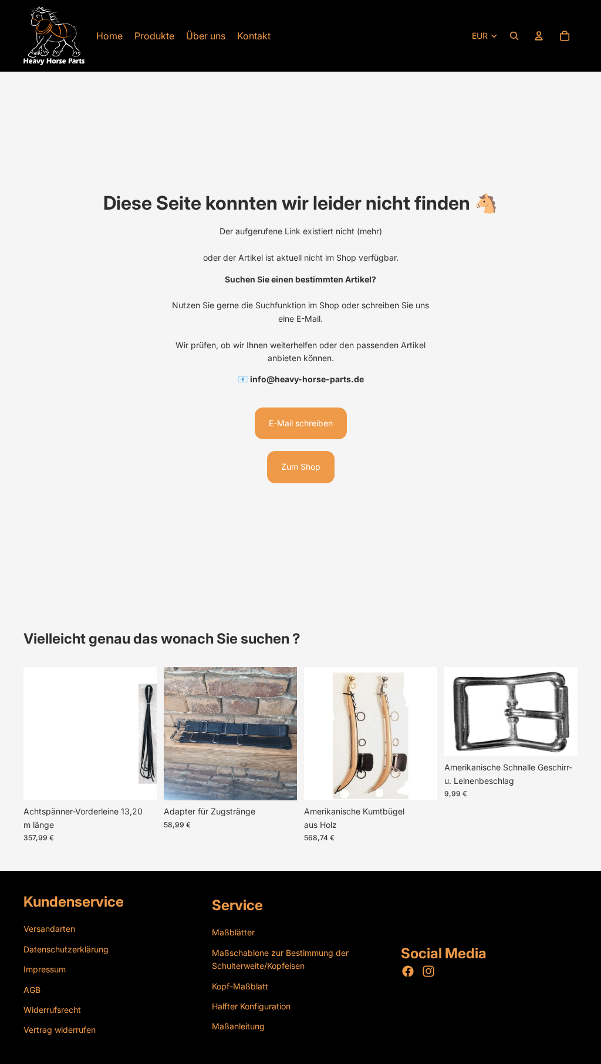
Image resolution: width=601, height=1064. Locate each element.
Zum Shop (300, 467)
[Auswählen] (138, 782)
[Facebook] (408, 971)
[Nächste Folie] (284, 734)
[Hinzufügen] (278, 782)
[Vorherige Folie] (177, 734)
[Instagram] (428, 971)
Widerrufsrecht (52, 1009)
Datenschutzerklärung (66, 949)
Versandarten (49, 929)
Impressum (44, 969)
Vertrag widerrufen (59, 1030)
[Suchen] (514, 36)
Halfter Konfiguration (251, 1006)
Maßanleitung (238, 1026)
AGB (31, 989)
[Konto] (539, 36)
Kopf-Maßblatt (240, 986)
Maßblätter (233, 932)
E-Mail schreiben (301, 423)
